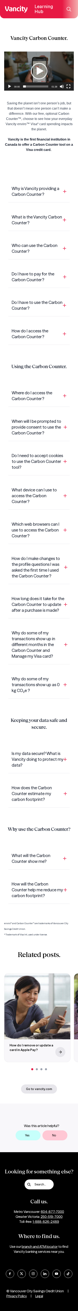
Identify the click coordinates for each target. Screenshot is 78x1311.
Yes (27, 1135)
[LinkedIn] (45, 1274)
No (54, 1135)
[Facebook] (10, 1274)
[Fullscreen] (68, 86)
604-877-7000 (52, 1212)
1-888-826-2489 (46, 1222)
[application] (39, 71)
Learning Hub (44, 9)
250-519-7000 (52, 1217)
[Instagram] (33, 1274)
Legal (39, 1296)
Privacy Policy (16, 1296)
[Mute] (62, 86)
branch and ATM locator (40, 1246)
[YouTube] (56, 1274)
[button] (39, 71)
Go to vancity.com (39, 1089)
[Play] (9, 86)
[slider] (35, 86)
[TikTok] (68, 1274)
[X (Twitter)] (21, 1274)
